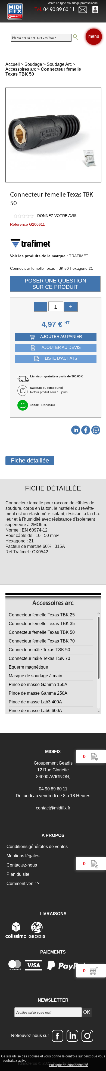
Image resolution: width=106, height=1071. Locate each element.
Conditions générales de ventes (36, 846)
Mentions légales (22, 855)
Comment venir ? (22, 883)
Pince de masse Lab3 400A (35, 702)
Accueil (12, 64)
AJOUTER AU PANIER (61, 336)
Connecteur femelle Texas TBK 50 (42, 632)
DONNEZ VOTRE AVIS (56, 215)
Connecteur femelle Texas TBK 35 (42, 623)
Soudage (33, 64)
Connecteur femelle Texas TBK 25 (42, 615)
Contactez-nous (21, 865)
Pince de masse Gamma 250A (38, 693)
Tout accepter (40, 1060)
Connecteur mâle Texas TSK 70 (39, 658)
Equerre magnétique (28, 667)
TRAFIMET (78, 256)
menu (93, 36)
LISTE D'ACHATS (61, 358)
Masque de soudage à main (35, 675)
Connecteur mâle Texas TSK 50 (39, 649)
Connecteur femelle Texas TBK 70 (42, 641)
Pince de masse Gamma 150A (38, 684)
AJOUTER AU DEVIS (61, 347)
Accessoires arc (20, 69)
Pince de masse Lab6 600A (35, 710)
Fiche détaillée (30, 460)
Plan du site (17, 874)
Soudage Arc (59, 64)
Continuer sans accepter (73, 1060)
